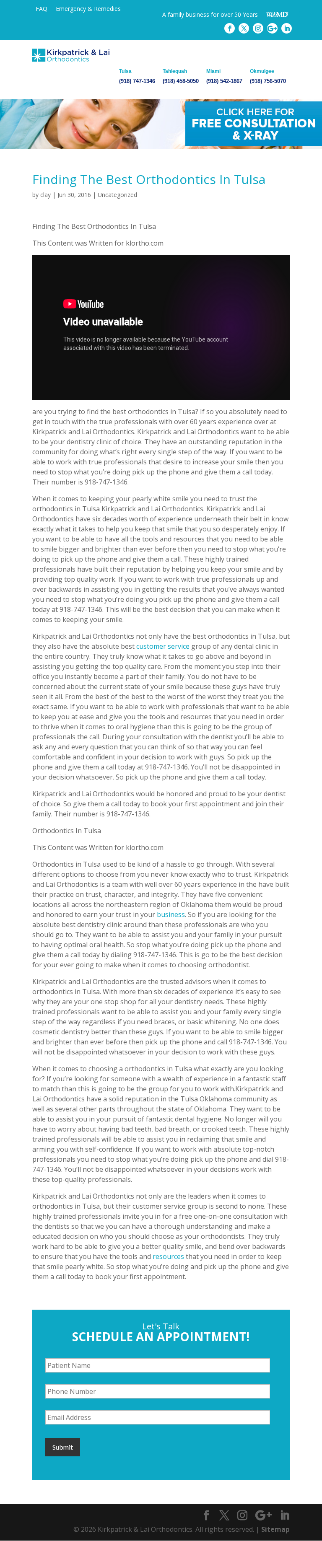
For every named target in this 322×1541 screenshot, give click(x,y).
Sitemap (275, 1529)
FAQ (41, 9)
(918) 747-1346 (137, 76)
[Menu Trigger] (294, 15)
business (171, 914)
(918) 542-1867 (224, 76)
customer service (163, 646)
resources (168, 1256)
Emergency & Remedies (88, 9)
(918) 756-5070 (268, 76)
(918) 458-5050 (181, 76)
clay (45, 195)
